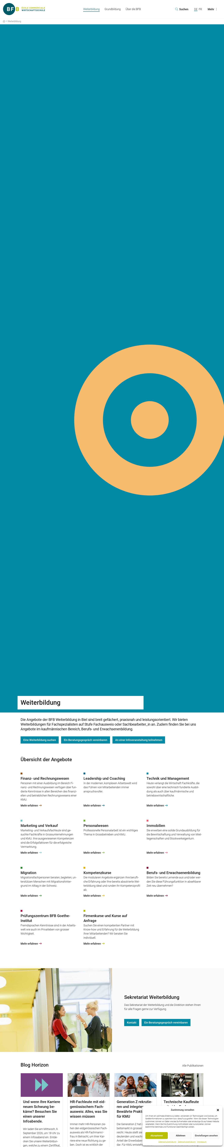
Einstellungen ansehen (206, 1135)
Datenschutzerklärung (167, 1142)
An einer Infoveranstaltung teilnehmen (138, 740)
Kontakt (131, 1022)
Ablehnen (180, 1135)
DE (195, 9)
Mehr (211, 9)
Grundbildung (113, 9)
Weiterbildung (91, 9)
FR (200, 9)
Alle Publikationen (192, 1065)
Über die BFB (133, 9)
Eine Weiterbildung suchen (39, 740)
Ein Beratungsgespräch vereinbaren (85, 740)
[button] (217, 1109)
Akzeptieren (157, 1135)
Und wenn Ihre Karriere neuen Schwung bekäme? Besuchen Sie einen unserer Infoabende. (41, 1111)
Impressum (201, 1142)
